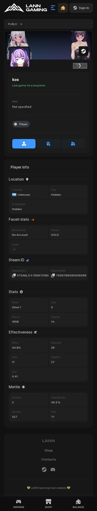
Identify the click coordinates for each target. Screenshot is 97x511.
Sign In (84, 8)
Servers (18, 507)
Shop (48, 507)
